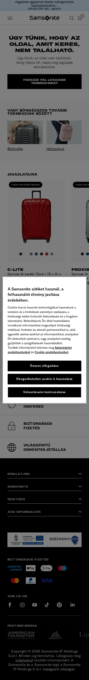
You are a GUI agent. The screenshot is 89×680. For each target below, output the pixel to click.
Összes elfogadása (44, 366)
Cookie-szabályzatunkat (51, 352)
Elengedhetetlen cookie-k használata (44, 379)
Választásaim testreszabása (44, 392)
